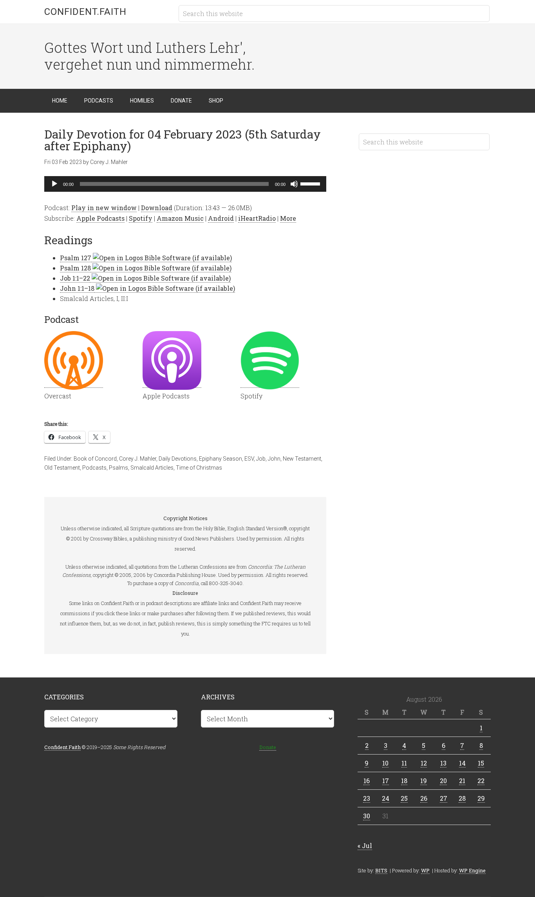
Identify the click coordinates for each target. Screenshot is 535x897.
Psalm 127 (75, 258)
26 (423, 798)
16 (366, 780)
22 (480, 780)
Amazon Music (180, 218)
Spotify (140, 218)
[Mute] (294, 184)
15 (481, 763)
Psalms (118, 468)
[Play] (54, 184)
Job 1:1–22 (75, 278)
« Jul (365, 845)
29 (481, 798)
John (274, 459)
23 (366, 798)
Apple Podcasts (100, 218)
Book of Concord (95, 459)
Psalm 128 (75, 268)
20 (443, 780)
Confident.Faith (85, 11)
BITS (381, 870)
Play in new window (104, 208)
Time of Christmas (199, 468)
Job (261, 459)
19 (423, 780)
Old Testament (62, 468)
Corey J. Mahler (137, 459)
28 (462, 798)
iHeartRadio (257, 218)
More (288, 218)
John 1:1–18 (77, 288)
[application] (185, 184)
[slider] (311, 183)
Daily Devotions (178, 459)
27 (443, 798)
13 (443, 763)
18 (404, 780)
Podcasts (94, 468)
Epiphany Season (220, 459)
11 (404, 763)
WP (425, 870)
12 (424, 763)
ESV (249, 459)
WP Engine (472, 870)
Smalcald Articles (152, 468)
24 (385, 798)
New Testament (302, 459)
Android (221, 218)
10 (385, 763)
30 (366, 816)
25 (404, 798)
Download (156, 208)
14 (462, 763)
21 (462, 780)
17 (385, 780)
